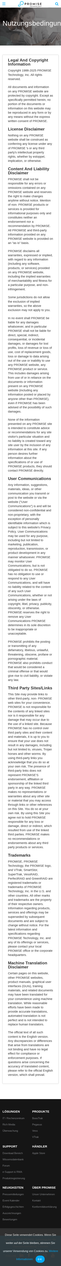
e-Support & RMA (12, 1171)
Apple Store (38, 1153)
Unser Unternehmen (43, 1194)
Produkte (40, 1111)
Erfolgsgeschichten (13, 1206)
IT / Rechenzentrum (14, 1118)
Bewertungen (10, 1219)
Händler (39, 1146)
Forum (6, 1165)
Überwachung (10, 1130)
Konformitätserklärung (44, 1206)
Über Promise (44, 1187)
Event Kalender (11, 1200)
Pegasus (37, 1124)
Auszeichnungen (12, 1213)
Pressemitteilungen (13, 1194)
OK (40, 1259)
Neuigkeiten (13, 1187)
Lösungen (11, 1111)
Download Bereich (13, 1153)
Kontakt (36, 1200)
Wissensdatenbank (13, 1159)
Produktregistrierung (14, 1178)
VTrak (35, 1137)
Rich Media (9, 1124)
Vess (35, 1130)
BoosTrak (37, 1118)
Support (10, 1146)
